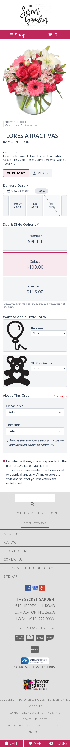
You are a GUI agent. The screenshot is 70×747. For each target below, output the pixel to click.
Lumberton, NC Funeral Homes (22, 699)
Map (36, 743)
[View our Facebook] (28, 590)
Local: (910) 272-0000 (35, 618)
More (8, 164)
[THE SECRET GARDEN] (35, 25)
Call (13, 743)
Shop (20, 35)
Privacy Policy (18, 725)
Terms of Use (35, 732)
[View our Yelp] (42, 590)
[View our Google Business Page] (35, 590)
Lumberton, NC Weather (27, 712)
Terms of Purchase (46, 725)
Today (41, 191)
